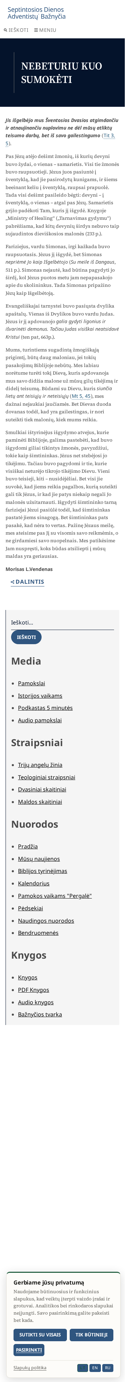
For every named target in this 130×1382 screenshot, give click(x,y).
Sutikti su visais (40, 1335)
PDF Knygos (33, 990)
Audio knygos (36, 1002)
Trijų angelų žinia (40, 765)
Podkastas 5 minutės (45, 708)
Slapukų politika (30, 1368)
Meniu (48, 30)
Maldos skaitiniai (40, 802)
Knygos (27, 977)
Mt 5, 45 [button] (81, 396)
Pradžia (28, 846)
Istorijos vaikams (40, 695)
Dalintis (30, 582)
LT (82, 1367)
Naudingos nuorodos (46, 920)
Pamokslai (31, 683)
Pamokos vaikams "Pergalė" (55, 896)
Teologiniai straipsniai (46, 777)
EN (95, 1367)
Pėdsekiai (30, 908)
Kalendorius (34, 883)
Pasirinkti (29, 1350)
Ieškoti (19, 30)
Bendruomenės (38, 933)
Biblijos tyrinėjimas (42, 871)
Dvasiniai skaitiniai (42, 789)
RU (108, 1367)
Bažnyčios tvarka (40, 1014)
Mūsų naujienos (39, 859)
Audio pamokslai (40, 720)
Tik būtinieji (91, 1335)
